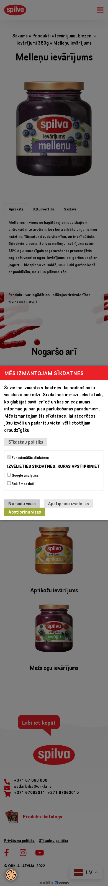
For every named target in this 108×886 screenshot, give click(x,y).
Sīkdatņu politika (25, 442)
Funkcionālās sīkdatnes (30, 457)
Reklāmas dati (22, 483)
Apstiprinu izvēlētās (68, 503)
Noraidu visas (22, 503)
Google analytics (24, 475)
